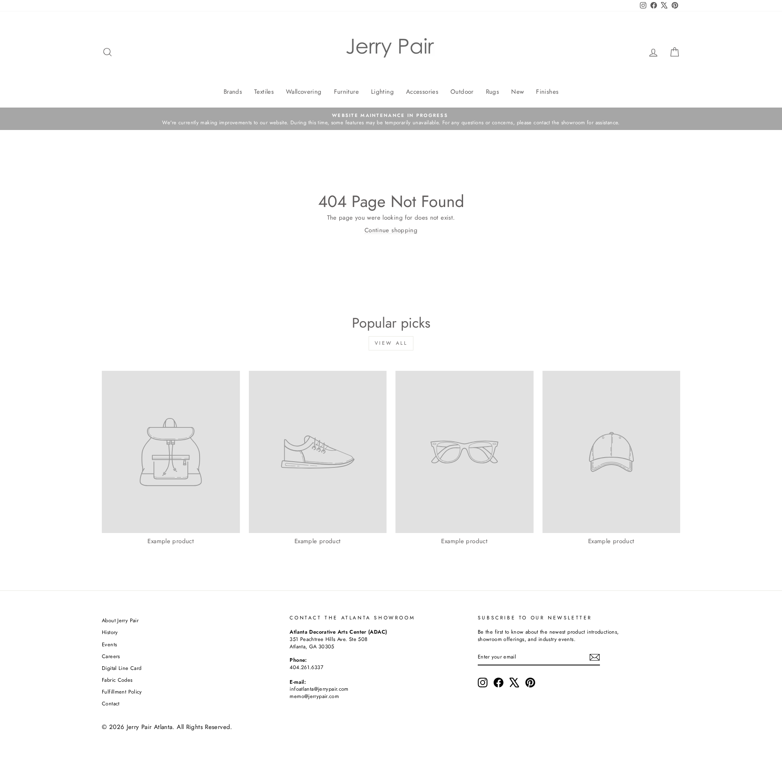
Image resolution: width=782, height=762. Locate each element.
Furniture (346, 91)
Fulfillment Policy (122, 692)
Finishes (547, 91)
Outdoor (462, 91)
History (110, 632)
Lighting (382, 91)
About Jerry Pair (120, 620)
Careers (111, 656)
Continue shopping (391, 230)
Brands (233, 91)
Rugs (492, 91)
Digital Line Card (121, 668)
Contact (111, 703)
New (517, 91)
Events (109, 644)
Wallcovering (304, 91)
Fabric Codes (117, 680)
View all (391, 343)
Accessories (422, 91)
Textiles (264, 91)
